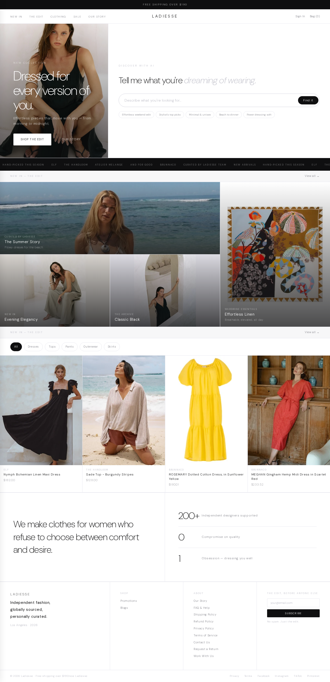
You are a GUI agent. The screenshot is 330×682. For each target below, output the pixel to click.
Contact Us (202, 642)
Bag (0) (315, 16)
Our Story (97, 16)
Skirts (112, 346)
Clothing (58, 16)
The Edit (36, 16)
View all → (312, 176)
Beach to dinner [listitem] (228, 114)
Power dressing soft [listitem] (259, 114)
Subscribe (293, 613)
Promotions (128, 601)
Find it (308, 100)
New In (16, 16)
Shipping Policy (205, 614)
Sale (77, 16)
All (16, 346)
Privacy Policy (204, 628)
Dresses (33, 346)
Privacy (234, 676)
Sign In (300, 16)
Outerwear (91, 346)
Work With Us (204, 656)
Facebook (264, 676)
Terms (248, 676)
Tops (52, 346)
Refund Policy (204, 621)
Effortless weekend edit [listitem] (136, 114)
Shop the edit (32, 139)
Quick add (41, 461)
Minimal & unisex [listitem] (200, 114)
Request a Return (206, 649)
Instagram (282, 676)
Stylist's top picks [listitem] (170, 114)
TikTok (298, 676)
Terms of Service (206, 635)
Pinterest (313, 676)
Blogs (124, 608)
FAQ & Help (202, 608)
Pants (69, 346)
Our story (71, 139)
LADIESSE (165, 16)
